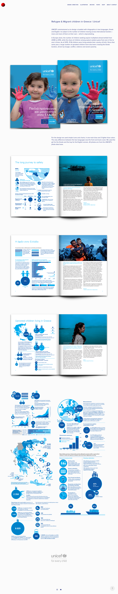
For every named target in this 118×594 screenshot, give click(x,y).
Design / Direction (72, 5)
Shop (103, 5)
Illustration (84, 5)
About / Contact (112, 5)
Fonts (98, 5)
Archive (92, 5)
